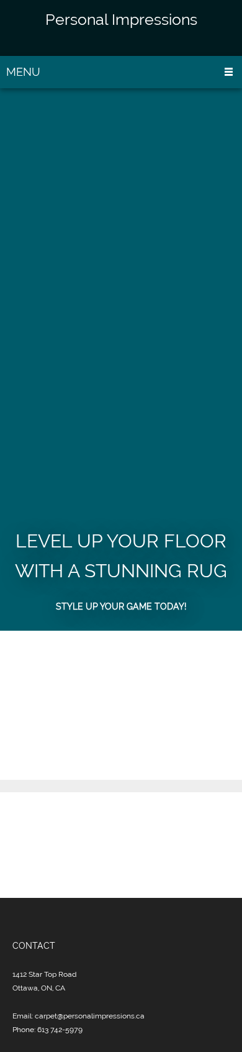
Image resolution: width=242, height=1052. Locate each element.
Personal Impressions (121, 19)
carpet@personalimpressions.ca (90, 1016)
